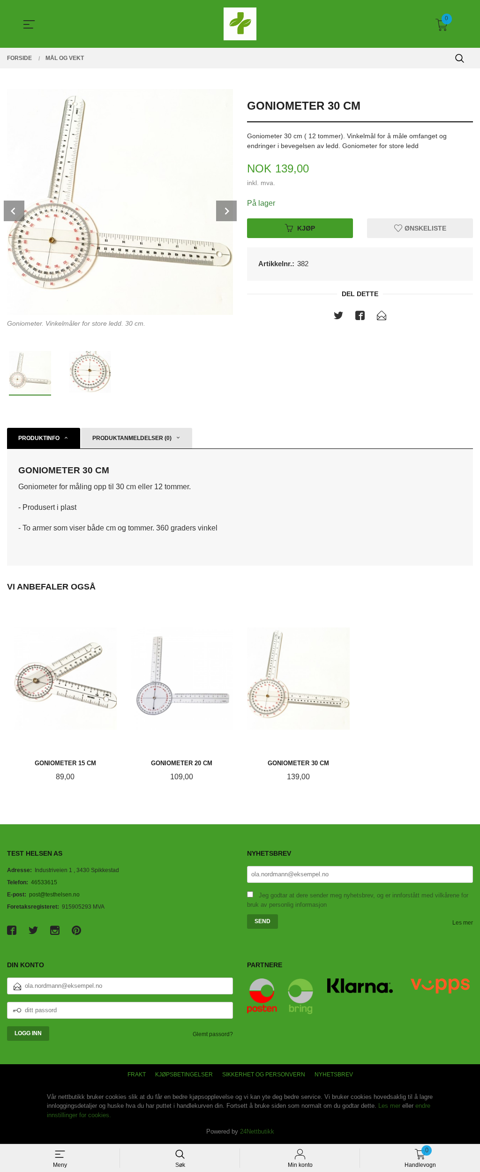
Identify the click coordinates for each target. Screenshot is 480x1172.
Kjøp (306, 227)
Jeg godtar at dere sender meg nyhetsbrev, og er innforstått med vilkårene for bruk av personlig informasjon (357, 900)
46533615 (44, 882)
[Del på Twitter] (338, 317)
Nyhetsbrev (334, 1074)
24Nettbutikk (257, 1131)
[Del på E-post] (381, 317)
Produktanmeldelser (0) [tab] (132, 438)
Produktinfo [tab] (39, 438)
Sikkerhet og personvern (263, 1074)
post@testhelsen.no (54, 894)
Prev (14, 211)
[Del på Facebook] (360, 317)
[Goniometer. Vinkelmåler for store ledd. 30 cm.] (120, 202)
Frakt (137, 1074)
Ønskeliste (424, 227)
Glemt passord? (213, 1034)
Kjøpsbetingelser (184, 1074)
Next (226, 211)
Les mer (462, 922)
